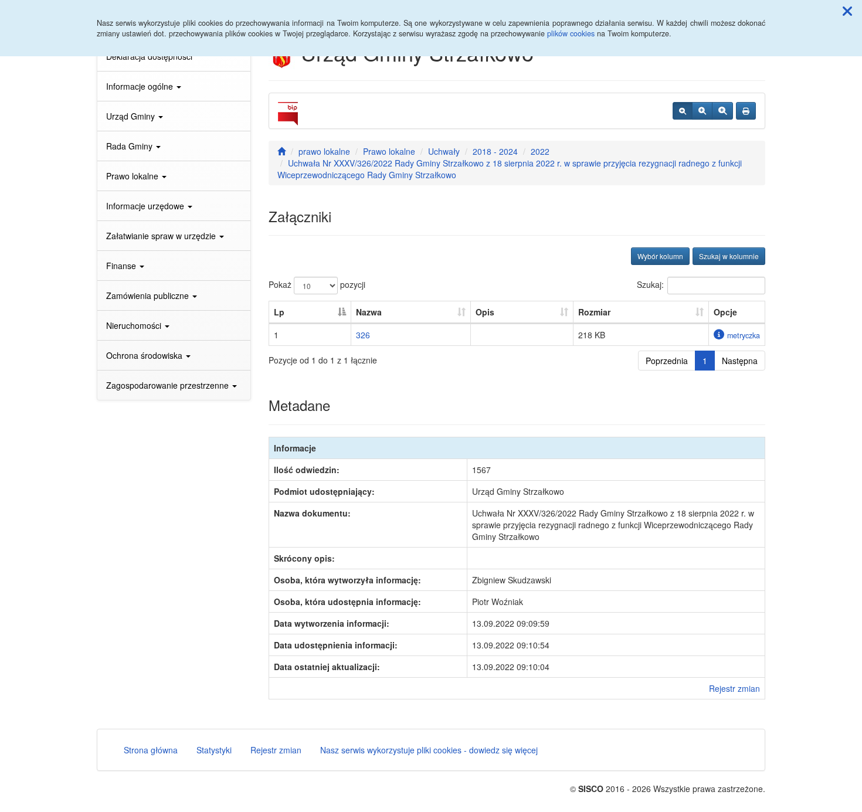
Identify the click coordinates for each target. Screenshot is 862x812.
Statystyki (214, 750)
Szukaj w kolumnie (729, 256)
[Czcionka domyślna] (683, 111)
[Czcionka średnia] (702, 111)
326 (363, 335)
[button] (847, 10)
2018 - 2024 (495, 151)
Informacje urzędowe (146, 206)
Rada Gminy (130, 146)
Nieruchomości (135, 325)
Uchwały (444, 151)
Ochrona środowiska (145, 355)
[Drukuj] (746, 111)
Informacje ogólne (140, 86)
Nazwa (369, 312)
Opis (485, 312)
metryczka (743, 335)
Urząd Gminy (131, 116)
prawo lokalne (324, 151)
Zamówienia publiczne (148, 295)
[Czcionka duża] (722, 111)
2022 (540, 151)
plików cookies (571, 33)
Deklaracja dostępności (149, 56)
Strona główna (151, 750)
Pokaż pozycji (317, 284)
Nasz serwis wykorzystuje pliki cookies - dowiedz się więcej (429, 750)
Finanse (122, 265)
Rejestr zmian (734, 688)
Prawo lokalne (133, 176)
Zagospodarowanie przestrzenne (168, 385)
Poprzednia (667, 360)
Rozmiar (594, 312)
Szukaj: (650, 284)
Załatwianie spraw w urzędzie (162, 236)
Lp (279, 312)
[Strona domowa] (281, 151)
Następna (740, 360)
